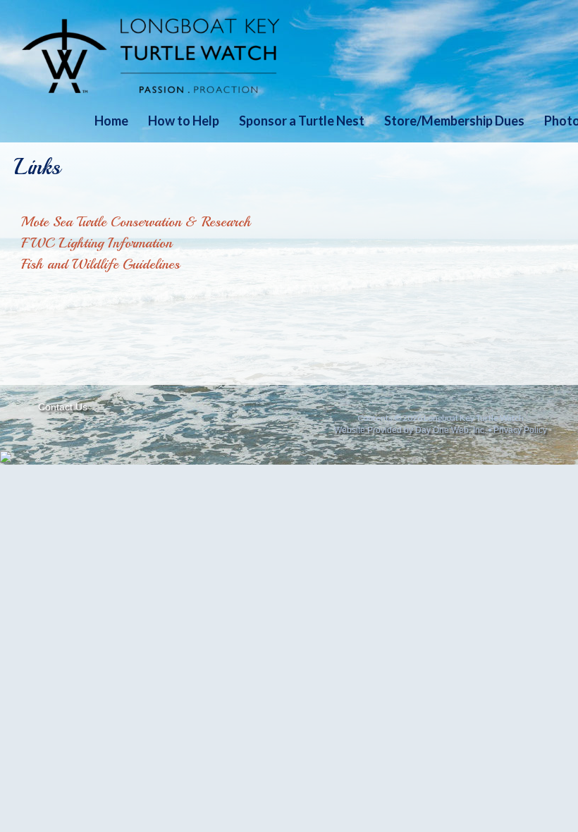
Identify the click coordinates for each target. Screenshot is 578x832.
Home (111, 120)
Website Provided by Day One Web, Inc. (410, 430)
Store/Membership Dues (454, 120)
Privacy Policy (520, 430)
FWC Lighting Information (96, 243)
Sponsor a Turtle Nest (301, 120)
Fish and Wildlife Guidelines (100, 264)
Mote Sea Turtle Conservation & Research (136, 222)
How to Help (183, 120)
